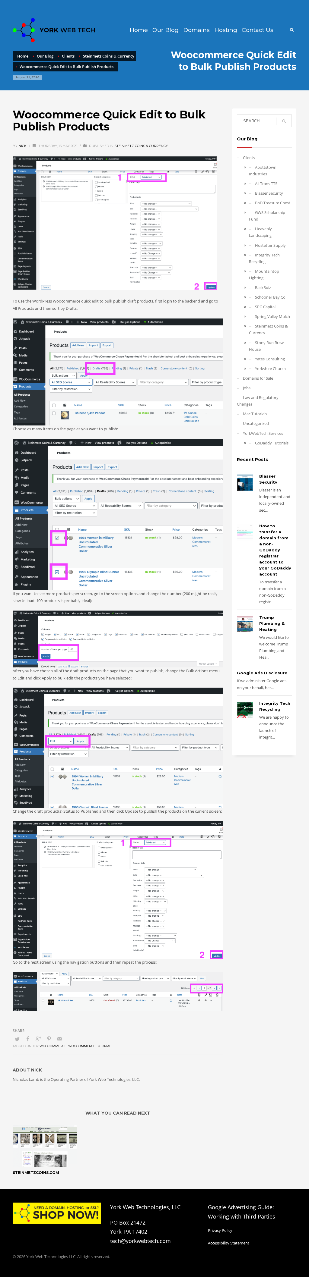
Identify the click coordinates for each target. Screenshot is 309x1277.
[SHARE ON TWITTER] (17, 1038)
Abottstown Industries (262, 171)
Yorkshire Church (270, 368)
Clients (249, 157)
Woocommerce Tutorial (89, 1046)
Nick (22, 146)
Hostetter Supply (270, 245)
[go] (284, 121)
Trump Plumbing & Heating (272, 623)
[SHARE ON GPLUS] (38, 1038)
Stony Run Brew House (266, 346)
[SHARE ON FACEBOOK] (27, 1038)
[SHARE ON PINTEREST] (48, 1038)
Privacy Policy (220, 1230)
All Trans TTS (266, 183)
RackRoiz (263, 287)
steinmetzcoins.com (36, 1172)
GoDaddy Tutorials (271, 443)
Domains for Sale (258, 378)
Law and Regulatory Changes (258, 401)
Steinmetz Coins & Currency (141, 146)
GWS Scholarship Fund (267, 216)
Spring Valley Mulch (272, 316)
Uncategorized (256, 423)
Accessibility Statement (228, 1243)
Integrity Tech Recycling (264, 258)
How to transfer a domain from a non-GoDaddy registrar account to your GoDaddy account (275, 549)
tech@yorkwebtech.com (140, 1240)
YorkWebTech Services (263, 433)
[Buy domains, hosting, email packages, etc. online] (57, 1213)
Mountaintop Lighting (264, 274)
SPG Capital (265, 306)
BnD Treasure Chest (272, 203)
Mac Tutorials (255, 413)
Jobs (246, 388)
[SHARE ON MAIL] (59, 1038)
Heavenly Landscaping (260, 232)
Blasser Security (269, 193)
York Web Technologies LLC (50, 1256)
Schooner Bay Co (270, 297)
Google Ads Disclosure (262, 672)
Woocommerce (53, 1046)
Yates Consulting (270, 359)
